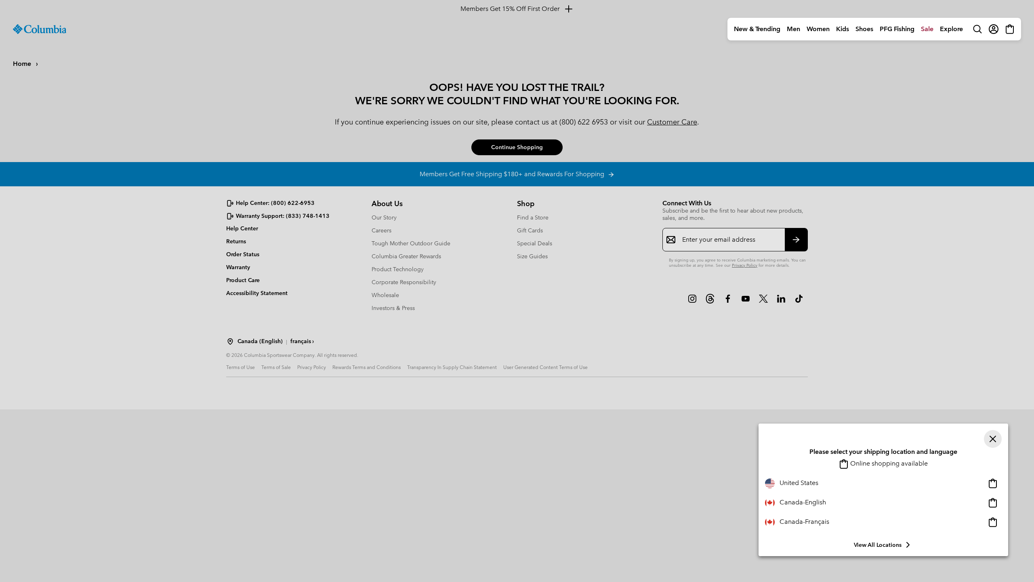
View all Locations (878, 544)
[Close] (993, 439)
